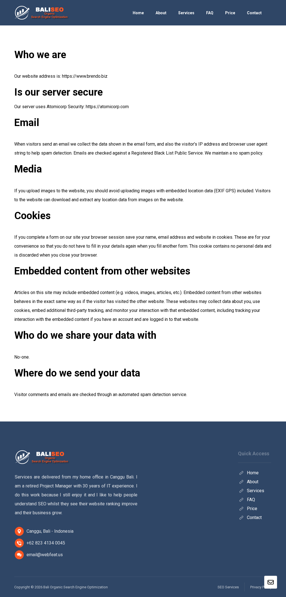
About (252, 481)
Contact (254, 517)
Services (255, 490)
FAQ (251, 499)
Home (253, 472)
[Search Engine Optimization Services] (42, 13)
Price (252, 508)
